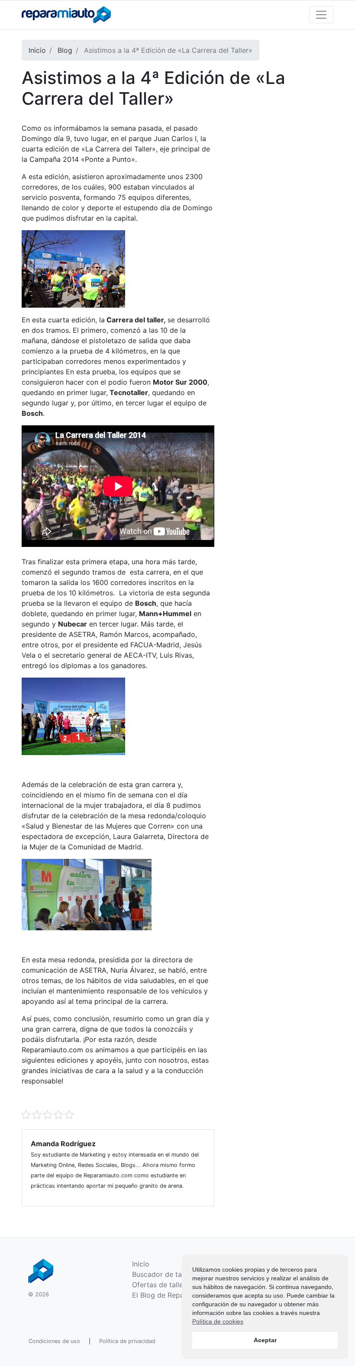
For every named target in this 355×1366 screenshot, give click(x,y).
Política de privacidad (127, 1341)
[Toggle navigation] (321, 14)
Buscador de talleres (165, 1274)
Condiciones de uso (54, 1341)
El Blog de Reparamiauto (172, 1295)
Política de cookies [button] (217, 1321)
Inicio (140, 1264)
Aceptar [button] (265, 1340)
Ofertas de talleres (162, 1284)
